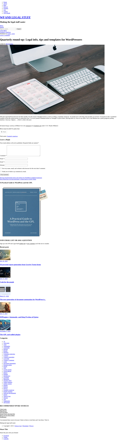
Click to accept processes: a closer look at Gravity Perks (18, 179)
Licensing (6, 377)
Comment (3, 155)
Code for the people (7, 282)
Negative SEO (7, 380)
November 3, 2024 (5, 331)
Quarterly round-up (5, 32)
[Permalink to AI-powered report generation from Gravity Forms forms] (5, 259)
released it (28, 125)
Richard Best (9, 44)
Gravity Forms (7, 369)
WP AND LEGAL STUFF (15, 17)
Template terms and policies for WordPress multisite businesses (21, 177)
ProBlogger (3, 417)
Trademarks (6, 401)
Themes (5, 398)
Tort (4, 399)
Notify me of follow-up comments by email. (14, 171)
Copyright (6, 358)
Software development (9, 393)
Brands (5, 351)
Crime (5, 362)
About (5, 3)
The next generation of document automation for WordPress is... (23, 299)
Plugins (5, 385)
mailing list (22, 243)
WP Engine (6, 402)
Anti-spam (6, 343)
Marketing (6, 379)
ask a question (31, 243)
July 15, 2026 (3, 278)
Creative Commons (8, 360)
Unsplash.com (37, 125)
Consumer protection (9, 354)
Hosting (5, 374)
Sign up (5, 7)
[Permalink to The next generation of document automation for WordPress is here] (5, 294)
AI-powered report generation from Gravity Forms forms (20, 264)
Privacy (5, 388)
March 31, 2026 (4, 296)
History (5, 373)
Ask (4, 10)
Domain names (7, 365)
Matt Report (3, 411)
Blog (4, 5)
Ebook (5, 366)
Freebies (5, 8)
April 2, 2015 (11, 34)
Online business (7, 382)
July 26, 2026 (3, 261)
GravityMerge (7, 371)
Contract (5, 355)
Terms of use (7, 396)
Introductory (6, 376)
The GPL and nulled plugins (10, 334)
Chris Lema (3, 409)
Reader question (7, 391)
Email (2, 162)
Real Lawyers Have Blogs (7, 415)
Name (2, 158)
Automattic (6, 348)
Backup (5, 349)
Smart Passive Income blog (7, 414)
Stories (5, 394)
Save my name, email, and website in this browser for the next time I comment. (23, 168)
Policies (5, 387)
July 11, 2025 (3, 313)
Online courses (7, 383)
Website (2, 165)
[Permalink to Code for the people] (5, 277)
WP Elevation (4, 412)
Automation (6, 346)
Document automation (9, 363)
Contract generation (8, 357)
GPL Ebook (6, 13)
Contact (5, 11)
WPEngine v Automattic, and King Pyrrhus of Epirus (19, 317)
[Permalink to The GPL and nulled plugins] (5, 329)
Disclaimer (25, 426)
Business (5, 352)
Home (5, 2)
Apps (4, 344)
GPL (4, 368)
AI (4, 341)
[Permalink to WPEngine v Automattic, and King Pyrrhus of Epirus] (5, 312)
